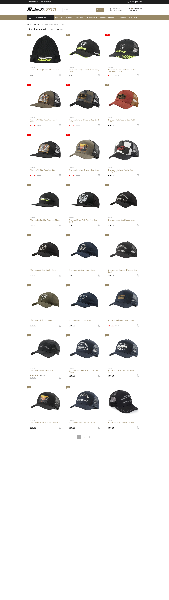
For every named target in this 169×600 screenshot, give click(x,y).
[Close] (124, 278)
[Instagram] (103, 310)
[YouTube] (107, 310)
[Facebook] (99, 310)
